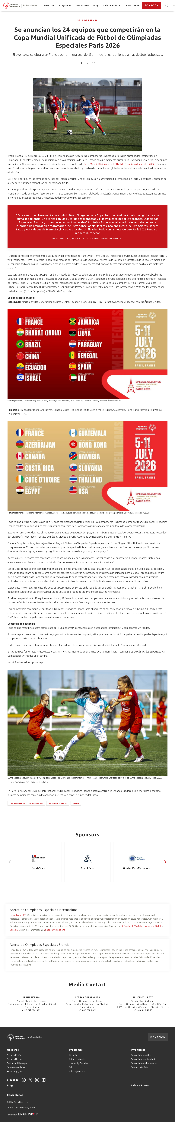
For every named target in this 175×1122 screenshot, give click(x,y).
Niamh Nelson (31, 997)
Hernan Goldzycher (87, 997)
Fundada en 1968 (18, 915)
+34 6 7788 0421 (87, 1010)
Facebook (128, 926)
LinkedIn (14, 930)
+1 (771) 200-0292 (32, 1010)
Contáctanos (132, 5)
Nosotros (49, 5)
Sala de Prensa (111, 5)
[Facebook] (23, 1081)
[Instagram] (37, 1081)
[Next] (165, 862)
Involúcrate (82, 5)
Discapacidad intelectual (58, 803)
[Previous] (10, 862)
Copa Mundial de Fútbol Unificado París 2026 (26, 803)
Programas (65, 5)
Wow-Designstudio (27, 1107)
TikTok (158, 926)
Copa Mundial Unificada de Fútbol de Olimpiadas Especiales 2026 (119, 164)
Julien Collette (143, 997)
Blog (96, 5)
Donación (151, 5)
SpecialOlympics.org (55, 930)
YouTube (138, 926)
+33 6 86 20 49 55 (143, 1010)
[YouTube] (43, 1081)
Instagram (149, 926)
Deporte (76, 803)
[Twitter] (30, 1081)
